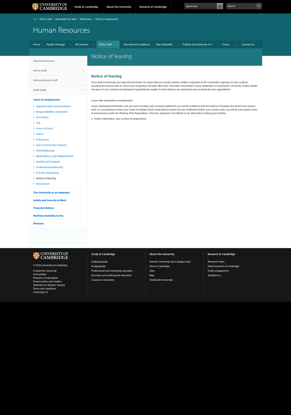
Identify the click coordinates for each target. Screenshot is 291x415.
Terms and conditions (44, 288)
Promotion (42, 117)
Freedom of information (45, 278)
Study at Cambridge (86, 7)
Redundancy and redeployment (55, 156)
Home (34, 19)
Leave (39, 134)
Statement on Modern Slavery (49, 285)
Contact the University (45, 270)
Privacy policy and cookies (47, 281)
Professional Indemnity (49, 167)
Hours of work (44, 128)
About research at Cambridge (223, 266)
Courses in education (102, 280)
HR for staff (46, 19)
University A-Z (40, 292)
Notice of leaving (46, 178)
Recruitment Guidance (137, 44)
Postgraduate (98, 266)
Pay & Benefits (164, 44)
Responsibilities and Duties (52, 111)
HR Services (81, 44)
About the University (118, 7)
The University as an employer (51, 192)
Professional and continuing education (112, 270)
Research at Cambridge (153, 7)
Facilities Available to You (48, 215)
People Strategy (55, 44)
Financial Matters (43, 208)
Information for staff (65, 19)
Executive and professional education (111, 275)
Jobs (152, 270)
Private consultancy (47, 172)
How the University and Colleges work (169, 261)
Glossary (38, 223)
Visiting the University (161, 280)
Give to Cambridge (159, 266)
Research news (216, 261)
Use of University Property (51, 145)
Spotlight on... (215, 275)
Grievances (42, 139)
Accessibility (39, 274)
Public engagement (218, 270)
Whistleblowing (45, 150)
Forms (226, 44)
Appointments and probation (53, 106)
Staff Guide (85, 19)
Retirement (42, 184)
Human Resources (44, 61)
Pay (38, 123)
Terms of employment (106, 19)
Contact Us (248, 44)
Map (151, 275)
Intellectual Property (48, 161)
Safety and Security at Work (49, 200)
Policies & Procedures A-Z (197, 44)
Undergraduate (99, 261)
